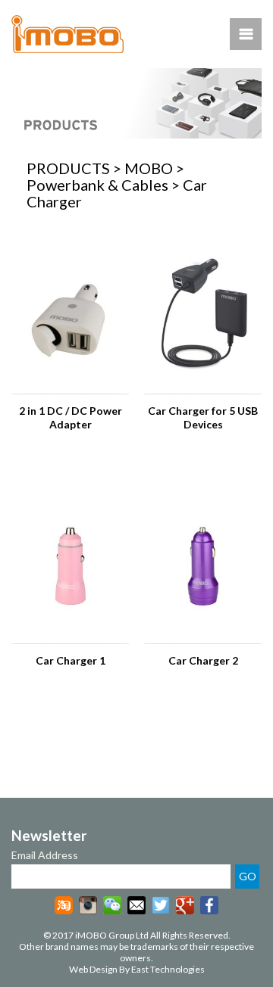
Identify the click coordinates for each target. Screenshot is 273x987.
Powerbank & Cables (97, 185)
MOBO (148, 168)
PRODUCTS (68, 168)
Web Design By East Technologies (137, 969)
